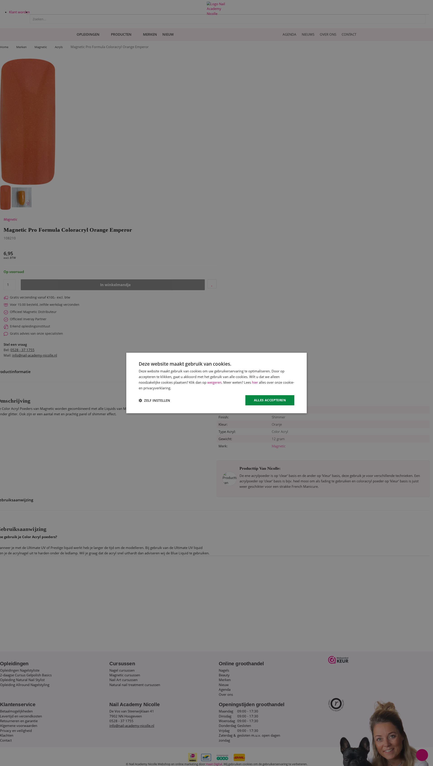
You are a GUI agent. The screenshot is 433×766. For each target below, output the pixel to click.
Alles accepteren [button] (270, 400)
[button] (154, 400)
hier (255, 382)
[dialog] (216, 383)
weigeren (214, 382)
